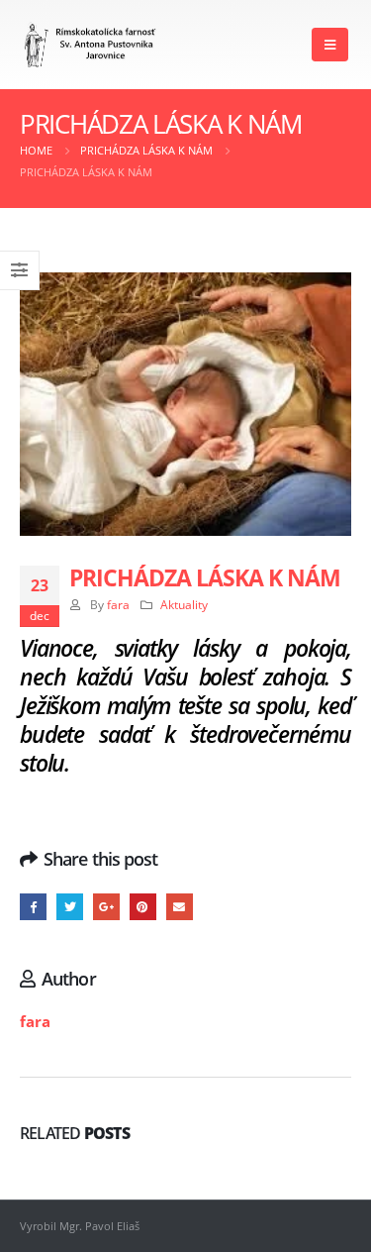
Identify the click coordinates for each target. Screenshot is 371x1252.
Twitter (69, 906)
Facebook (33, 906)
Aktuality (184, 604)
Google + (106, 906)
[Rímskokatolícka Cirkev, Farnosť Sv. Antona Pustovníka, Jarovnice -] (90, 45)
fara (118, 604)
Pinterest (143, 906)
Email (179, 906)
